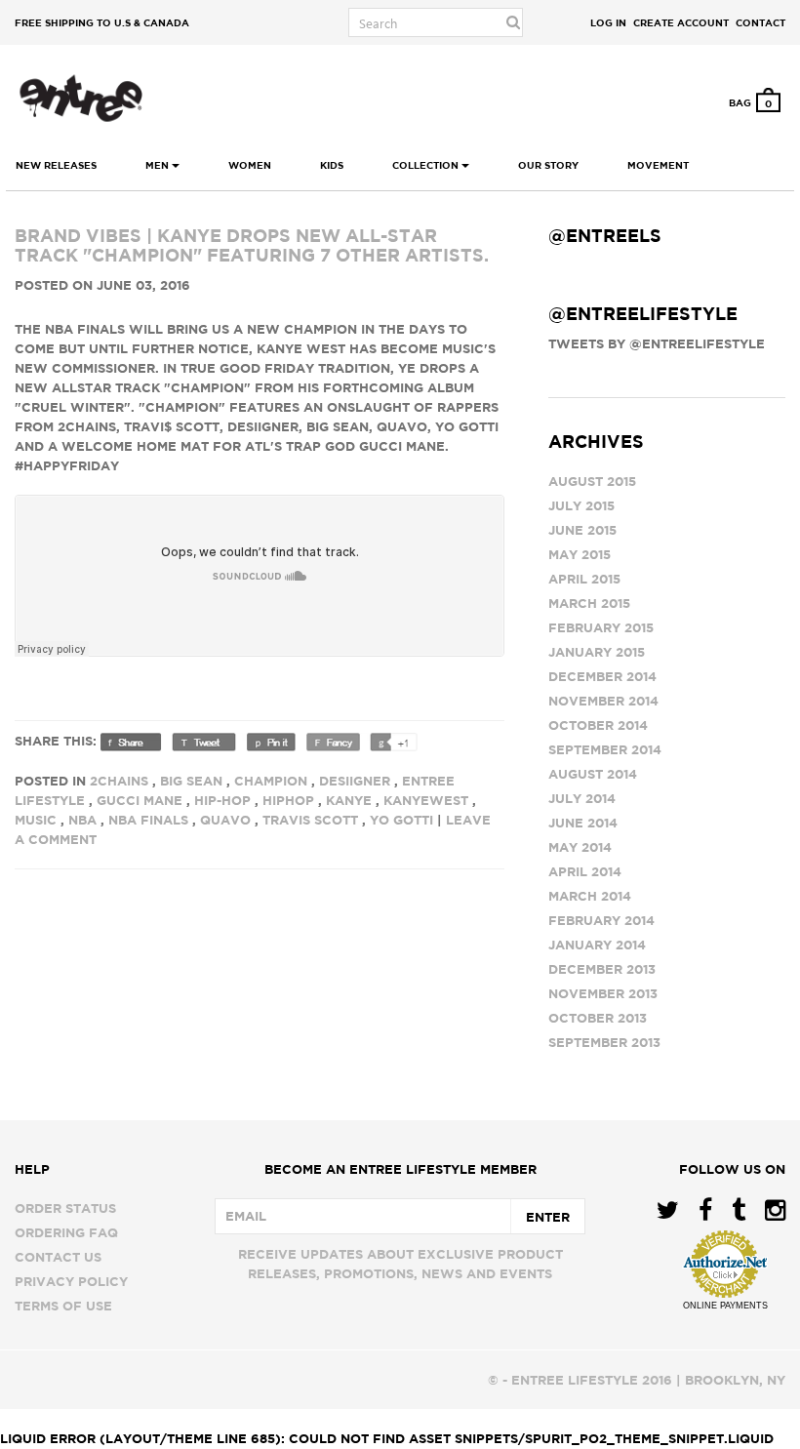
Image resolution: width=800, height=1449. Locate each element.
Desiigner (354, 780)
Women (249, 165)
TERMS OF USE (63, 1305)
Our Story (548, 165)
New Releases (56, 165)
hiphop (288, 800)
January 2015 (596, 652)
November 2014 (603, 700)
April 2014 (584, 871)
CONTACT (760, 22)
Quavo (225, 819)
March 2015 (589, 603)
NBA (82, 819)
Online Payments (725, 1305)
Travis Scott (310, 819)
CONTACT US (58, 1257)
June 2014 (583, 822)
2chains (119, 780)
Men (158, 165)
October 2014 (598, 725)
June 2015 (582, 530)
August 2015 (592, 481)
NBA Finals (148, 819)
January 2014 (597, 944)
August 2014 (592, 774)
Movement (658, 165)
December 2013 (602, 969)
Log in (608, 22)
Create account (681, 22)
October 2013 (597, 1018)
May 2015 (579, 554)
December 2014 (602, 676)
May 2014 (580, 847)
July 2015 (581, 505)
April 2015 (584, 578)
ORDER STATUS (65, 1208)
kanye (349, 800)
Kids (331, 165)
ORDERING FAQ (66, 1232)
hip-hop (222, 800)
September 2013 (604, 1042)
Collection (426, 165)
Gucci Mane (139, 800)
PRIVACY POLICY (71, 1281)
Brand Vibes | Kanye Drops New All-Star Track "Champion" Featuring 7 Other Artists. (252, 245)
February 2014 (601, 920)
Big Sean (191, 780)
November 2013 (603, 993)
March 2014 (589, 896)
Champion (270, 780)
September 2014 (604, 749)
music (36, 819)
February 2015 (601, 627)
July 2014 (582, 798)
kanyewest (425, 800)
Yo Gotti (401, 819)
